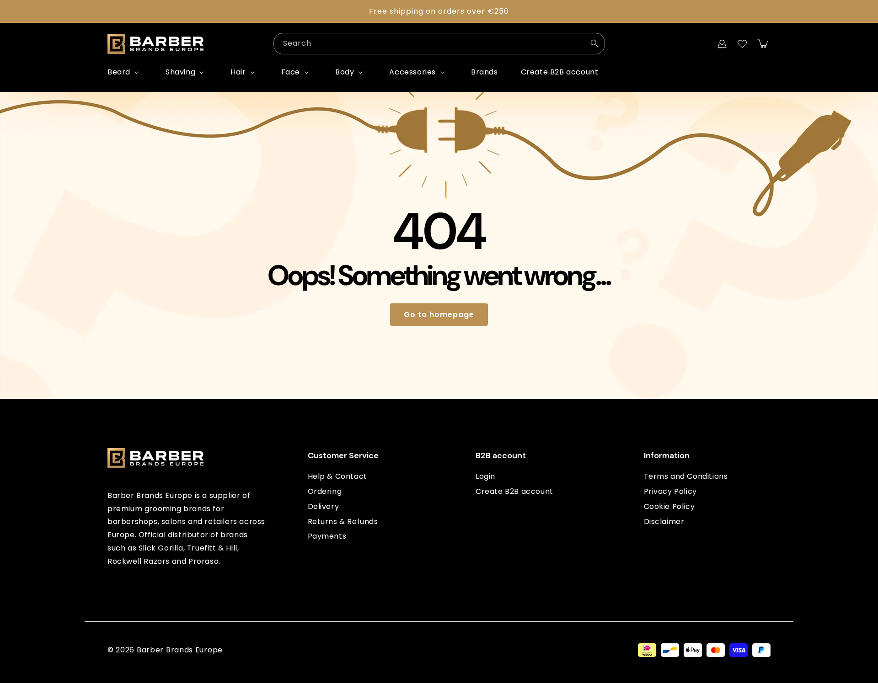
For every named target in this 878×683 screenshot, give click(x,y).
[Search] (594, 43)
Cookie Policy (669, 506)
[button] (125, 72)
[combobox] (439, 43)
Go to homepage (439, 314)
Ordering (325, 491)
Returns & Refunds (343, 521)
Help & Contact (337, 476)
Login (485, 476)
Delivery (323, 506)
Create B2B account (514, 491)
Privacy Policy (670, 491)
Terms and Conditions (686, 476)
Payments (327, 536)
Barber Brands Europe (180, 650)
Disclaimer (664, 521)
